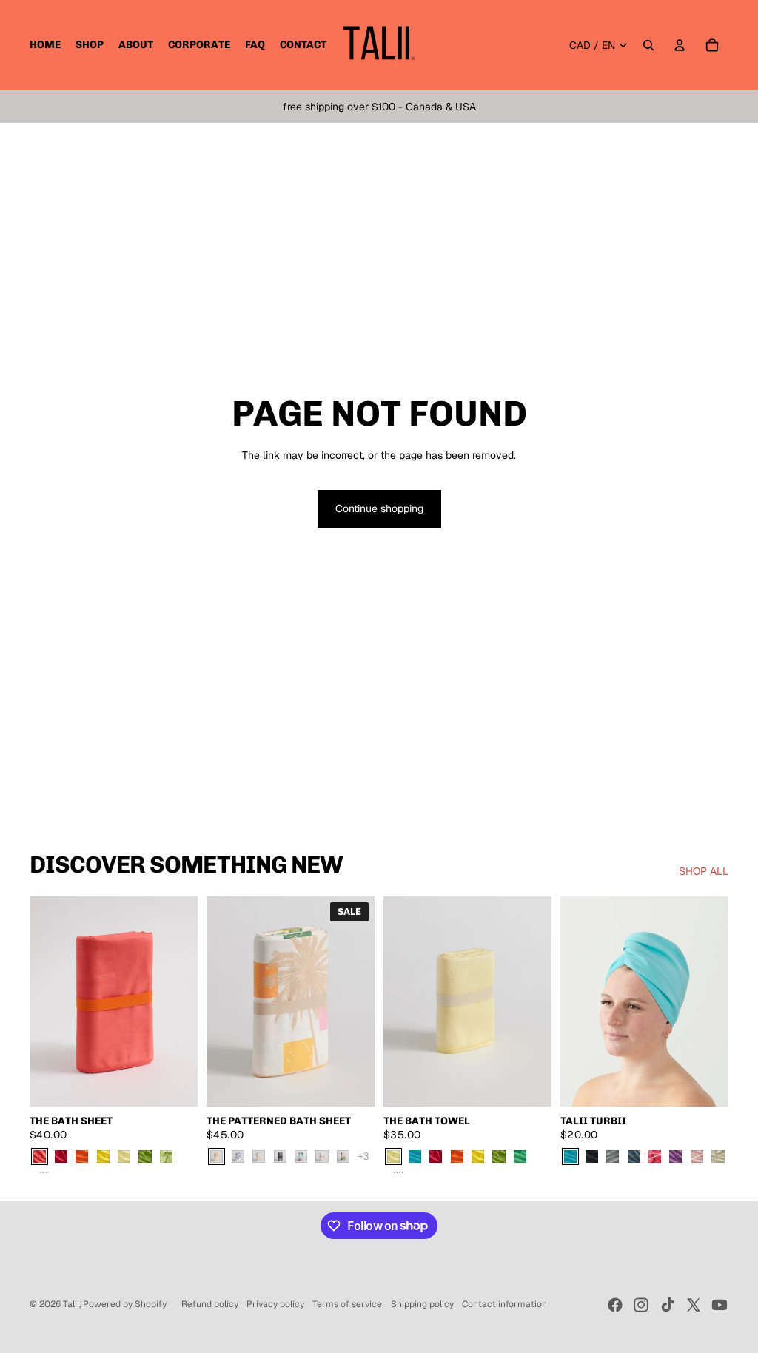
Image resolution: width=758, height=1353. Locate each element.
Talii (71, 1304)
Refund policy (209, 1304)
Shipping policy (422, 1304)
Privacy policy (275, 1304)
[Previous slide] (41, 1001)
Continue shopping (379, 508)
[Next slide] (186, 1001)
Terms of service (347, 1304)
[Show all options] (363, 1156)
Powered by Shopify (125, 1304)
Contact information (504, 1304)
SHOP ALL (703, 871)
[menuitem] (45, 45)
